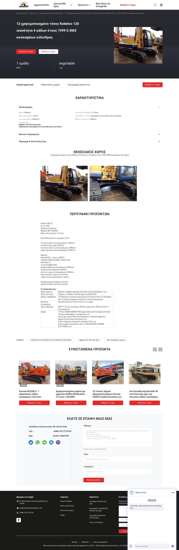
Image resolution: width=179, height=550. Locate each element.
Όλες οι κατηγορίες (96, 522)
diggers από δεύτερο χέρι (89, 340)
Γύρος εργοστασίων (67, 506)
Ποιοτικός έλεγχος (67, 510)
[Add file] (130, 546)
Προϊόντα (34, 13)
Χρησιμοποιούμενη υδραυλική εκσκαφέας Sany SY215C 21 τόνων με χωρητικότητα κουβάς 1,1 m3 (70, 397)
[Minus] (172, 492)
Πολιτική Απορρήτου (100, 542)
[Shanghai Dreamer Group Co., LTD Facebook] (18, 520)
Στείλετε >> (127, 531)
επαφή (62, 515)
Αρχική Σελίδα (22, 13)
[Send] (173, 546)
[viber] (58, 442)
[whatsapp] (37, 442)
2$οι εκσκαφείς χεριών (116, 340)
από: (86, 454)
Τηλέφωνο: (89, 467)
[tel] (65, 442)
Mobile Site (85, 542)
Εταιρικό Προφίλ (66, 501)
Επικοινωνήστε (93, 480)
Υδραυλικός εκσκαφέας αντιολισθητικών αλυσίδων (51, 340)
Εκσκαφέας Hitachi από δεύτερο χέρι (97, 517)
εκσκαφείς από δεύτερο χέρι (51, 13)
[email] (31, 442)
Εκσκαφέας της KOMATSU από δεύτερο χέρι (99, 510)
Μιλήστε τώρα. (26, 51)
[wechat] (44, 442)
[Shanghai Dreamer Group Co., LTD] (23, 5)
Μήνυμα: (87, 426)
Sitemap (74, 542)
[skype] (51, 442)
